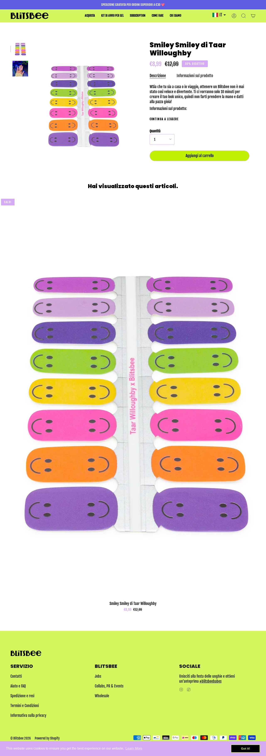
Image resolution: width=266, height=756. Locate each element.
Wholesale (102, 695)
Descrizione (158, 75)
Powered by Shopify (47, 738)
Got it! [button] (245, 748)
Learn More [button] (134, 748)
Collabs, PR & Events (109, 686)
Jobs (98, 676)
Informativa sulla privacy (28, 715)
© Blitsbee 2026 (20, 738)
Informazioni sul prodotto (195, 75)
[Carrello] (253, 15)
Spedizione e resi (22, 695)
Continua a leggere (164, 119)
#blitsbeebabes (211, 681)
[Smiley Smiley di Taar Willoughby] (20, 49)
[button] (90, 15)
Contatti (16, 676)
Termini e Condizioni (24, 705)
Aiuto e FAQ (18, 686)
